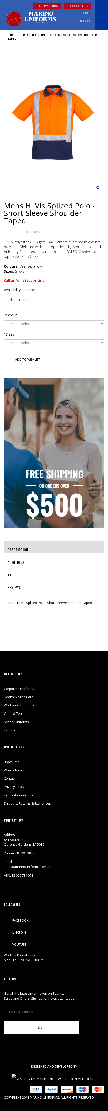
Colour (10, 315)
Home (11, 35)
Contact (9, 778)
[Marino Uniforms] (31, 18)
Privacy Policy (14, 786)
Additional (17, 562)
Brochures (12, 762)
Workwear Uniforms (19, 705)
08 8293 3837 (48, 6)
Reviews (14, 587)
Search (84, 21)
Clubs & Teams (15, 713)
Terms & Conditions (18, 795)
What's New (13, 770)
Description (18, 549)
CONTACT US (78, 6)
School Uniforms (16, 722)
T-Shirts (9, 730)
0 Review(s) (35, 231)
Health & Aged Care (18, 697)
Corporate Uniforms (19, 688)
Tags (12, 574)
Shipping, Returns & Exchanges (27, 803)
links (84, 13)
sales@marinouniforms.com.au (27, 866)
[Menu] (70, 13)
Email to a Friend (16, 299)
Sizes (9, 334)
